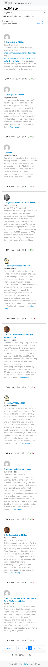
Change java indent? (14, 95)
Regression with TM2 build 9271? (20, 202)
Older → (41, 648)
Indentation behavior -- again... (19, 469)
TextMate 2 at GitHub (14, 42)
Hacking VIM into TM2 (15, 403)
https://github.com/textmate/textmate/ (20, 53)
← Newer (7, 648)
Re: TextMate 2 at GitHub (16, 535)
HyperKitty (23, 664)
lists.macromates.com (20, 3)
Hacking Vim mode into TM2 (17, 266)
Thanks (8, 152)
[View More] (15, 127)
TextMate (10, 8)
